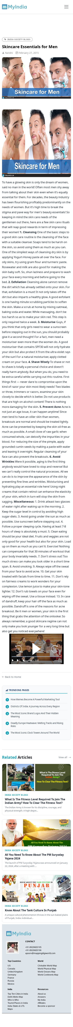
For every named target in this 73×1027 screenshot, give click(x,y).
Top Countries (14, 961)
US (9, 965)
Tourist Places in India (18, 1003)
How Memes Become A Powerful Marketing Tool (33, 699)
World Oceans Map (46, 972)
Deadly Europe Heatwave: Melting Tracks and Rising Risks (35, 725)
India (10, 989)
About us (42, 994)
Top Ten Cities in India (18, 994)
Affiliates (41, 1003)
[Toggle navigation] (66, 7)
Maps (10, 1009)
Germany (12, 975)
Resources (43, 989)
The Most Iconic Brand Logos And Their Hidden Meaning (33, 715)
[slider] (36, 656)
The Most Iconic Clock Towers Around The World (33, 732)
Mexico (11, 984)
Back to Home (13, 676)
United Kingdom (15, 972)
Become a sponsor (46, 1006)
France (11, 978)
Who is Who (13, 1000)
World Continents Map (48, 975)
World (40, 961)
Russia (11, 981)
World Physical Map (47, 969)
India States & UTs (16, 1006)
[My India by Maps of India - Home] (14, 7)
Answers (42, 997)
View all (63, 757)
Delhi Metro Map (15, 997)
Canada (11, 969)
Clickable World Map (47, 965)
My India (41, 1000)
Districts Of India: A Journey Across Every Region (33, 706)
